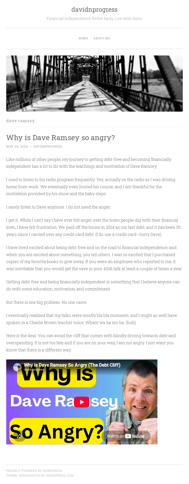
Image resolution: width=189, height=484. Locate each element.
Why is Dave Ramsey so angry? (60, 137)
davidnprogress (94, 9)
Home (83, 38)
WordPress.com (60, 475)
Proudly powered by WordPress (34, 470)
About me (101, 38)
